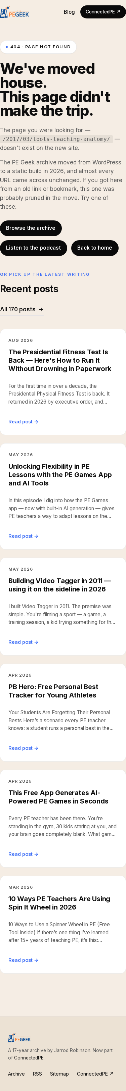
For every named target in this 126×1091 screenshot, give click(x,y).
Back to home (94, 248)
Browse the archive (30, 228)
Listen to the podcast (33, 248)
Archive (16, 1074)
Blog (69, 12)
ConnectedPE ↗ (103, 11)
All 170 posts (18, 309)
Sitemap (59, 1074)
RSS (37, 1074)
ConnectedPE (29, 1057)
